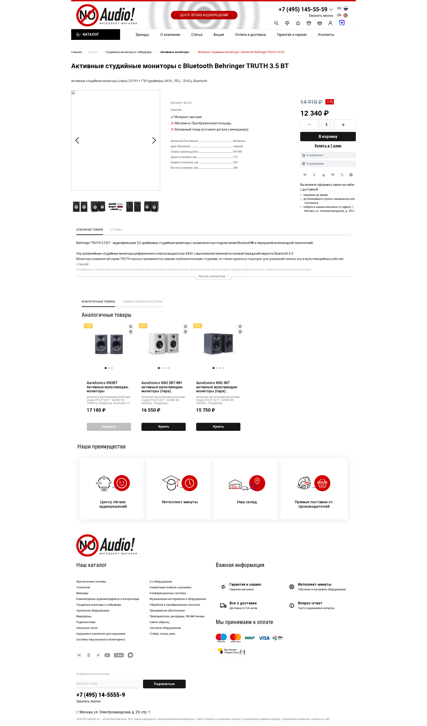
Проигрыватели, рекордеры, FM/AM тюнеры (177, 616)
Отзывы (116, 229)
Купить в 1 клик (328, 146)
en (339, 15)
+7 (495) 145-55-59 (303, 9)
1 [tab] (106, 368)
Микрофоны (83, 616)
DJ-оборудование (161, 581)
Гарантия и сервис (292, 35)
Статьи (196, 35)
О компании (170, 35)
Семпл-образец (159, 622)
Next (154, 140)
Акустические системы (91, 581)
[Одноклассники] (314, 174)
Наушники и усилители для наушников (100, 633)
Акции (219, 35)
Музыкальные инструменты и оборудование (178, 599)
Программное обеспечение (167, 610)
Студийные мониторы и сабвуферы (98, 604)
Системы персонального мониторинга (100, 639)
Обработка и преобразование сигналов (175, 604)
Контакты (326, 35)
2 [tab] (109, 368)
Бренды (142, 35)
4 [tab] (168, 368)
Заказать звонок (321, 15)
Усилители (83, 587)
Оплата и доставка (250, 35)
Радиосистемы (86, 622)
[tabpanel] (109, 346)
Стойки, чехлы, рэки (162, 633)
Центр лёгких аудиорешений (204, 15)
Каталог (91, 35)
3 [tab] (112, 368)
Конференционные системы (168, 593)
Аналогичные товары (98, 301)
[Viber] (342, 174)
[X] (332, 174)
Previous (77, 140)
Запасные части (86, 628)
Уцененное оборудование (92, 610)
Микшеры (82, 593)
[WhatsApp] (351, 174)
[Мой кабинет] (330, 23)
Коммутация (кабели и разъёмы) (170, 587)
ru (339, 8)
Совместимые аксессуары (143, 301)
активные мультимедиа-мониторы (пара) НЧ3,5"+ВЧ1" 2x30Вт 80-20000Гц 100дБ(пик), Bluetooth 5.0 (108, 400)
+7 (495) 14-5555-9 (100, 695)
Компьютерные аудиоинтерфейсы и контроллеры (107, 599)
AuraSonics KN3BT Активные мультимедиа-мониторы (108, 387)
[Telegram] (323, 174)
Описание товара (89, 229)
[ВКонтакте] (305, 174)
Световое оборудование (165, 628)
